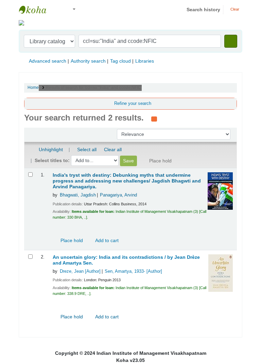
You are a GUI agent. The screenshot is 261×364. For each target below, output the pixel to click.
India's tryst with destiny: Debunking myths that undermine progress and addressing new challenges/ (127, 181)
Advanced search (47, 61)
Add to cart (106, 240)
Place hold (71, 240)
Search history (203, 9)
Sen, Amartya (133, 271)
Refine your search (132, 103)
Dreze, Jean (80, 271)
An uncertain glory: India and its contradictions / (126, 260)
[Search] (230, 41)
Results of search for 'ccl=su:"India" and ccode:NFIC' (94, 87)
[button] (57, 9)
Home (33, 87)
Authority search (88, 61)
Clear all (113, 149)
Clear (234, 9)
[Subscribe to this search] (154, 118)
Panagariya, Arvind (118, 195)
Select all (87, 149)
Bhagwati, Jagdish (78, 195)
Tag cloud (120, 61)
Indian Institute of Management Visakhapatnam (36, 9)
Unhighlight (50, 149)
